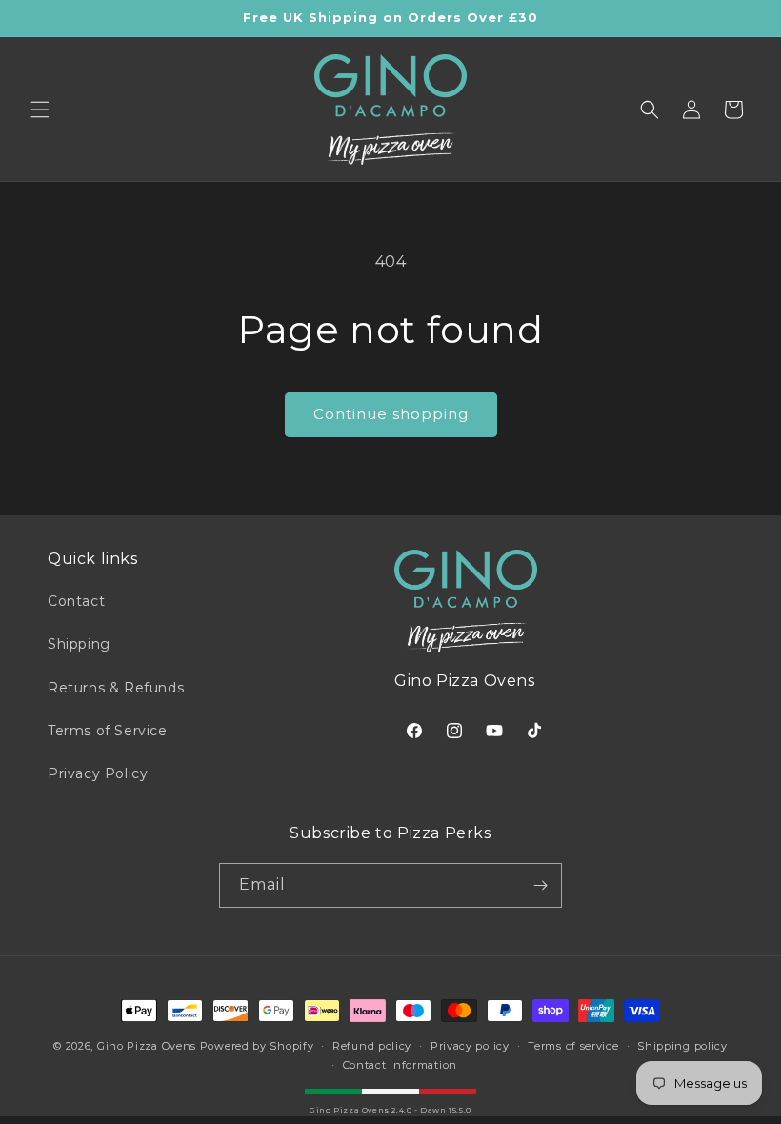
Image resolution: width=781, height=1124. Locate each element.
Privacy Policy (98, 773)
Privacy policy (470, 1046)
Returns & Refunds (116, 687)
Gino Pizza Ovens (146, 1046)
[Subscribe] (540, 885)
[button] (40, 109)
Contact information (400, 1065)
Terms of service (573, 1046)
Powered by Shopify (257, 1046)
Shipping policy (682, 1046)
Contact (76, 601)
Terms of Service (108, 730)
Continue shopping (391, 414)
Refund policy (371, 1046)
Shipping (79, 643)
